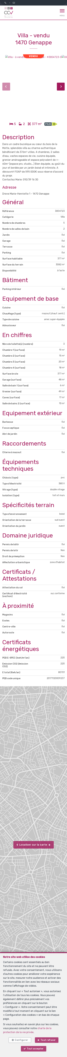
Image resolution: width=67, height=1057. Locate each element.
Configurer (21, 1040)
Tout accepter (35, 1048)
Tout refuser (48, 1040)
